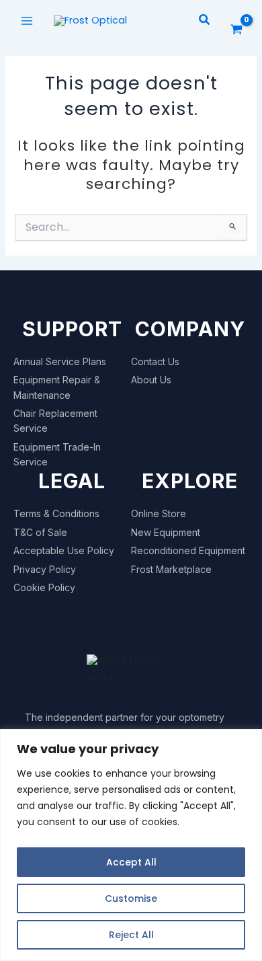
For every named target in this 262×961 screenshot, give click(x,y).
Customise (131, 898)
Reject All (131, 934)
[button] (205, 20)
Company (190, 329)
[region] (131, 845)
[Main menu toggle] (26, 20)
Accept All (131, 862)
